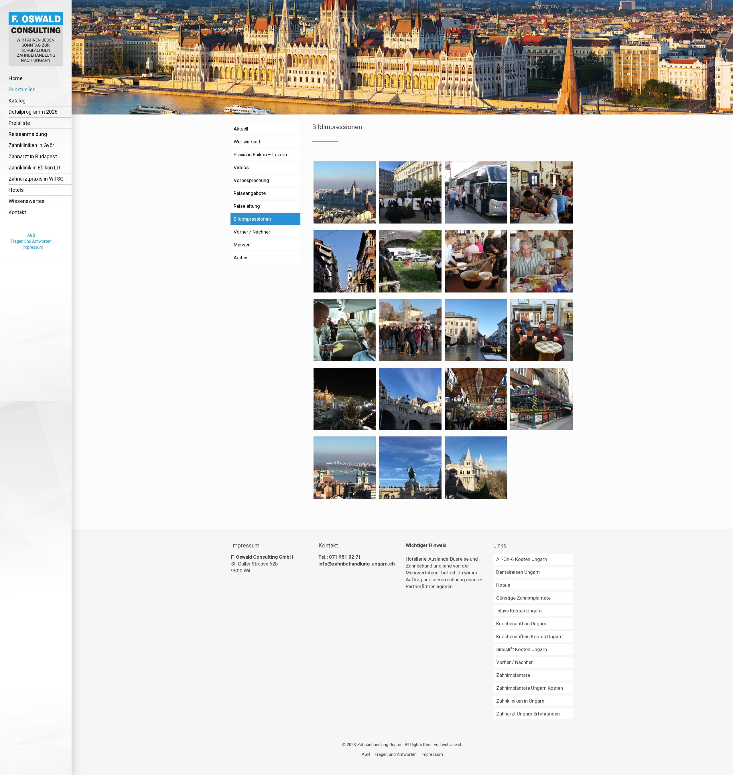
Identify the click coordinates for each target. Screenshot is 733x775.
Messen (242, 245)
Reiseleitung (247, 206)
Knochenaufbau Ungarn (521, 623)
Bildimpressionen (252, 219)
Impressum (33, 247)
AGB (31, 235)
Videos (241, 167)
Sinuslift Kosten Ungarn (521, 649)
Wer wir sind (247, 142)
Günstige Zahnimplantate (523, 598)
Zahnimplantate (513, 675)
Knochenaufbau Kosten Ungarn (529, 636)
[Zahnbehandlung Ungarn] (36, 38)
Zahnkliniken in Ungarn (520, 701)
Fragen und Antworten (31, 241)
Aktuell (241, 129)
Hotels (503, 585)
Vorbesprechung (251, 180)
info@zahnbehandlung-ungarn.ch (356, 564)
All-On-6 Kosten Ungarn (521, 559)
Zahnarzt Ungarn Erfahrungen (528, 714)
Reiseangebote (250, 193)
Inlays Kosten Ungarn (519, 611)
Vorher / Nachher (252, 232)
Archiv (240, 257)
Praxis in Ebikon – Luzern (260, 154)
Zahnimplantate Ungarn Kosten (529, 688)
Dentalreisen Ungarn (518, 572)
